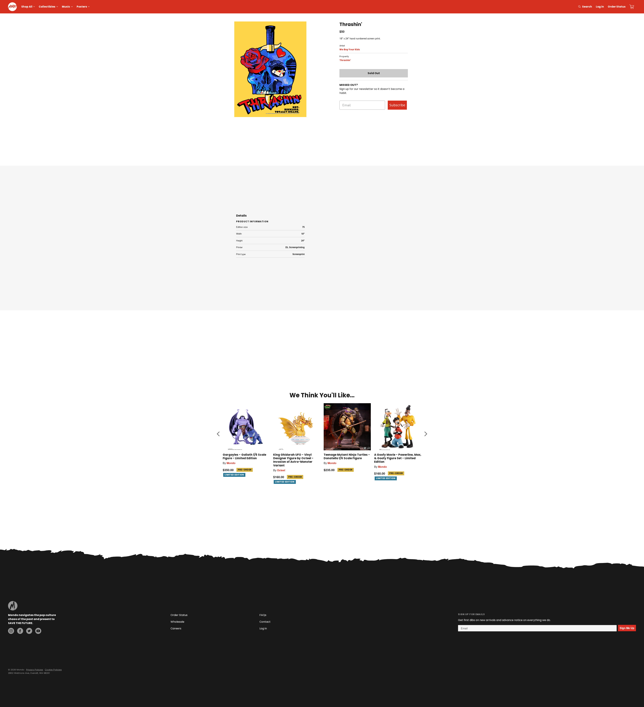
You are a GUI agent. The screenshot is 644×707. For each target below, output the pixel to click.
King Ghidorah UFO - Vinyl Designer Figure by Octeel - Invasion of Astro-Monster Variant (293, 460)
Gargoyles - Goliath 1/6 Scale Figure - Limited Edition (244, 456)
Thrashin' (345, 60)
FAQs (262, 615)
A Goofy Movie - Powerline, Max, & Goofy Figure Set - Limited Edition (397, 458)
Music (66, 6)
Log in (600, 6)
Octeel (281, 470)
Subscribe (397, 105)
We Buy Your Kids (349, 49)
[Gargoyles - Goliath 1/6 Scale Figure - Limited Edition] (246, 426)
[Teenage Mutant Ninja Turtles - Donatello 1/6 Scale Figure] (347, 426)
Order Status (617, 6)
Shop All (26, 6)
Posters (82, 6)
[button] (218, 433)
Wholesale (177, 622)
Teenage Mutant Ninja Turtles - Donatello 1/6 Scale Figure (347, 456)
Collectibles (47, 6)
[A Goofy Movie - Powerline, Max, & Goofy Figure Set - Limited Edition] (397, 426)
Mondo (231, 463)
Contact (265, 622)
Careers (176, 628)
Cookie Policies (53, 669)
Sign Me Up (627, 628)
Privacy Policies (34, 669)
